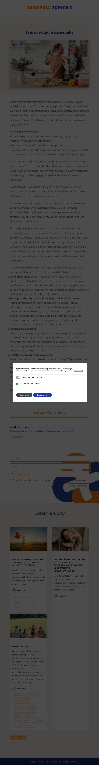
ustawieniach (78, 371)
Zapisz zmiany (42, 395)
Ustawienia (24, 395)
